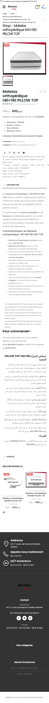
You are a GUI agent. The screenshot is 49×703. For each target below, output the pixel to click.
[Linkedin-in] (30, 618)
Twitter (9, 153)
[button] (4, 512)
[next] (44, 91)
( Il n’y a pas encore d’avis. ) (25, 104)
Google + (19, 153)
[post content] (13, 482)
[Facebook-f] (19, 618)
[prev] (40, 91)
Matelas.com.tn (18, 441)
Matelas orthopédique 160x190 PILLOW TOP (36, 494)
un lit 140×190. (18, 243)
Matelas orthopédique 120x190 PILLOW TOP (13, 499)
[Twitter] (24, 618)
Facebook (5, 153)
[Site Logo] (12, 7)
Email (24, 153)
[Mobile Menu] (4, 6)
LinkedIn (14, 153)
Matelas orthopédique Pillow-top (24, 145)
